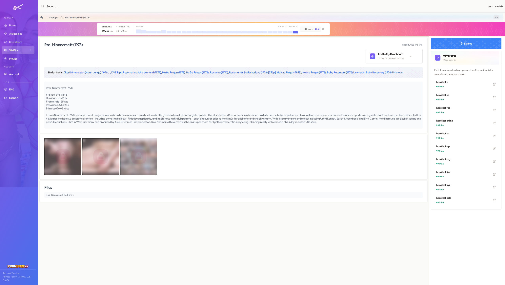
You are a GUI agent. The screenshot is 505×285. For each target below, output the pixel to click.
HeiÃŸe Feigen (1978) (289, 72)
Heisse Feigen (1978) (314, 72)
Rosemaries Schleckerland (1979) (142, 72)
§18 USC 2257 (24, 276)
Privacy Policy (9, 276)
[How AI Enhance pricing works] (323, 29)
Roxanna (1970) (219, 72)
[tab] (107, 29)
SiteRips (53, 17)
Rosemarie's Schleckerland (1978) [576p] (252, 72)
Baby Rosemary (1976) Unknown (346, 72)
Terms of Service (11, 273)
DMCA (6, 280)
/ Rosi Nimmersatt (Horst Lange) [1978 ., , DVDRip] (93, 72)
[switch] (496, 17)
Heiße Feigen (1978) (173, 72)
